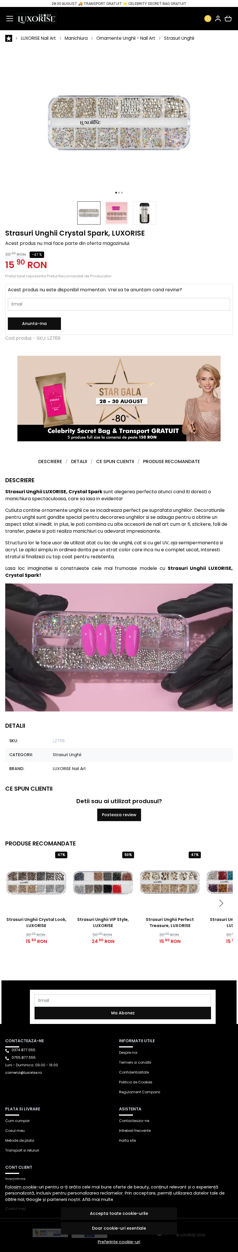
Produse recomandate (171, 461)
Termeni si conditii (135, 1062)
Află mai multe (97, 1199)
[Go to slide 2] (119, 193)
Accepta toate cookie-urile (119, 1213)
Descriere (50, 461)
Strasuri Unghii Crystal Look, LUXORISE (36, 922)
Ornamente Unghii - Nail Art (125, 38)
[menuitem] (88, 213)
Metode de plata (19, 1140)
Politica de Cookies (135, 1082)
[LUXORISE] (36, 18)
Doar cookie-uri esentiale (119, 1228)
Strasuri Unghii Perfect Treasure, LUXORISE (170, 922)
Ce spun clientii (115, 461)
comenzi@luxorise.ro (23, 1072)
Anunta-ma (34, 323)
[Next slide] (221, 903)
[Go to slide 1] (116, 193)
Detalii (79, 461)
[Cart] (228, 18)
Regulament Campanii (139, 1092)
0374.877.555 (23, 1049)
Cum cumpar (17, 1120)
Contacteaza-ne (134, 1120)
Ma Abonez (123, 1013)
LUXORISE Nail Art (38, 38)
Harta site (127, 1140)
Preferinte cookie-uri (119, 1242)
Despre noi (128, 1052)
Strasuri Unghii (179, 38)
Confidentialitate (134, 1072)
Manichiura (76, 38)
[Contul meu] (217, 18)
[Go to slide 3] (122, 193)
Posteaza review (119, 815)
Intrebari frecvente (135, 1130)
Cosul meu (15, 1130)
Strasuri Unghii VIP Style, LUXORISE (103, 922)
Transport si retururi (22, 1150)
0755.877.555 (24, 1057)
